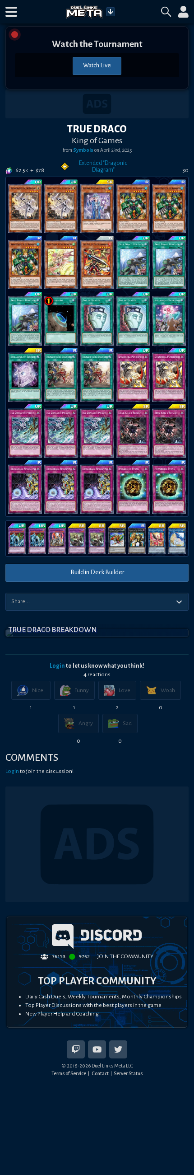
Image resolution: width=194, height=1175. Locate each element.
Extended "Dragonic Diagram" (103, 166)
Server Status (128, 1073)
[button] (11, 12)
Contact (100, 1073)
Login (57, 666)
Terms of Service (68, 1073)
